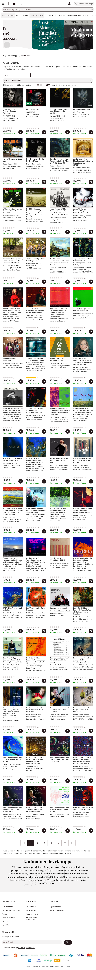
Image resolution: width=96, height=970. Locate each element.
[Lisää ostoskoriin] (20, 132)
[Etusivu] (14, 4)
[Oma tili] (70, 3)
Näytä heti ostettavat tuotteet (63, 85)
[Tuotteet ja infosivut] (4, 4)
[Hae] (92, 10)
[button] (26, 948)
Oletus (28, 85)
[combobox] (48, 10)
